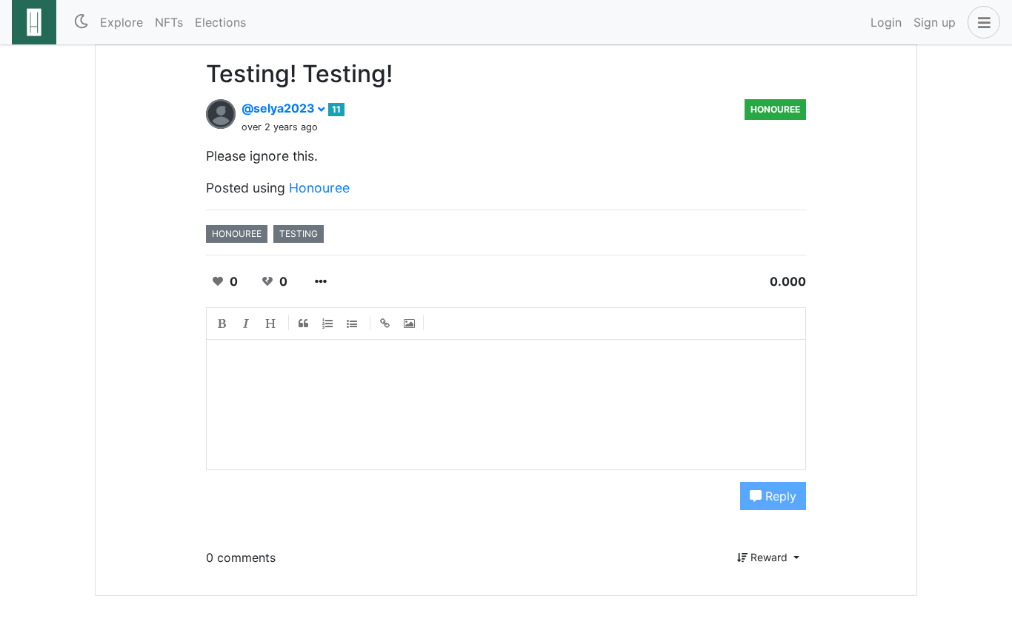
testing (298, 233)
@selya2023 (280, 108)
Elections (220, 22)
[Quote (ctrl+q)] (303, 323)
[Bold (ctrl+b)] (222, 323)
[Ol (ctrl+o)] (328, 323)
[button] (981, 22)
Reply (779, 496)
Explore (121, 22)
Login (886, 22)
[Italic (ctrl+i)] (246, 323)
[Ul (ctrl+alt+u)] (352, 323)
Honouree (319, 187)
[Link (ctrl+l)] (385, 323)
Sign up (934, 22)
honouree (775, 109)
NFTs (169, 22)
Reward (769, 557)
